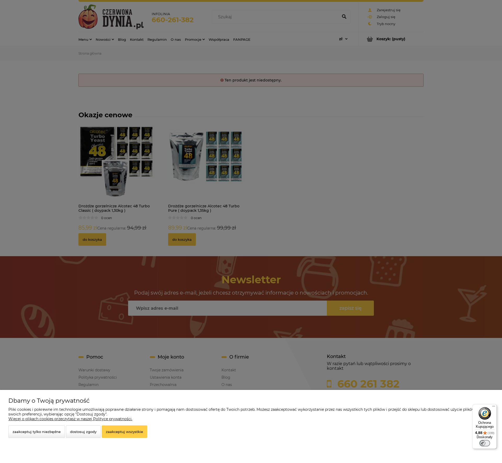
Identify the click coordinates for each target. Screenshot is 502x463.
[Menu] (493, 407)
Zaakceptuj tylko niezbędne (37, 432)
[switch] (485, 443)
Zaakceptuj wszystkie (124, 432)
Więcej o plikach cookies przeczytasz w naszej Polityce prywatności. (70, 419)
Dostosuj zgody (83, 432)
